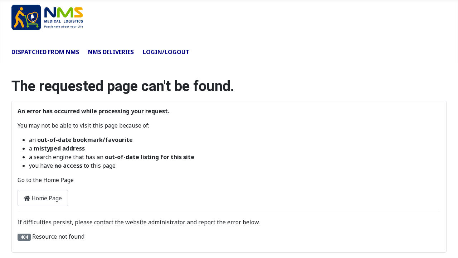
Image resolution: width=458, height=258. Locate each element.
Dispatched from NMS (45, 52)
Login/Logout (166, 52)
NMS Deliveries (111, 52)
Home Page (46, 198)
